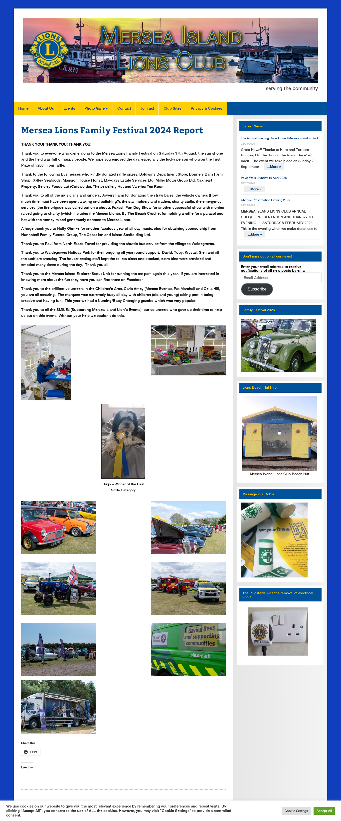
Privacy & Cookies (206, 108)
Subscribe (257, 289)
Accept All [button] (324, 811)
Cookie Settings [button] (296, 811)
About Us (46, 108)
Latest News (252, 126)
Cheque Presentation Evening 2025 (265, 200)
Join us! (147, 108)
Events (69, 108)
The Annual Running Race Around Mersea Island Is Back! (280, 138)
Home (23, 108)
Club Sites (172, 108)
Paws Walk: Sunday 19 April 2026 (264, 178)
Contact (124, 108)
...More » (274, 167)
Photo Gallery (96, 108)
